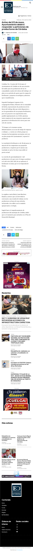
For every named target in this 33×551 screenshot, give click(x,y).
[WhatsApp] (17, 38)
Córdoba (4, 19)
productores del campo (7, 229)
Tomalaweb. (20, 549)
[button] (16, 72)
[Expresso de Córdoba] (3, 33)
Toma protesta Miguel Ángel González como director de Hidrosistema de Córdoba (24, 439)
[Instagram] (17, 527)
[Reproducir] (4, 79)
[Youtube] (17, 532)
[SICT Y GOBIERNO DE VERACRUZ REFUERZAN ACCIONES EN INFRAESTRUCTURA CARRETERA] (16, 304)
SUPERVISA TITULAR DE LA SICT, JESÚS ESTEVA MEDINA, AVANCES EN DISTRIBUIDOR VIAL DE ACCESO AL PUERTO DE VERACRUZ (21, 377)
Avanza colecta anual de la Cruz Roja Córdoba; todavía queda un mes (8, 462)
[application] (16, 73)
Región (12, 360)
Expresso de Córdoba (11, 32)
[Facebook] (9, 38)
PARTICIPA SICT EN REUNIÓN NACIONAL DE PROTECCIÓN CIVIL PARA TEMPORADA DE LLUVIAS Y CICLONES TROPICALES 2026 (20, 339)
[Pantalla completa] (29, 79)
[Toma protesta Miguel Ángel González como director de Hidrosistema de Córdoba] (24, 429)
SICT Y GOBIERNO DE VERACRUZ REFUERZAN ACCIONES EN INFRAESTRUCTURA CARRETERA (16, 320)
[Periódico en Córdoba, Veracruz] (16, 490)
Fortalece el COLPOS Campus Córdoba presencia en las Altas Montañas (21, 364)
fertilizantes (18, 227)
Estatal (3, 316)
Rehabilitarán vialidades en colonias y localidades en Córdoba (20, 352)
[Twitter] (13, 38)
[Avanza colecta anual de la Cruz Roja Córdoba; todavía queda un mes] (9, 453)
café (7, 227)
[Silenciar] (26, 79)
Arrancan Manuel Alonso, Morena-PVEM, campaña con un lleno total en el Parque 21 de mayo (24, 462)
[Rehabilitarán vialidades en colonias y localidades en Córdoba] (5, 352)
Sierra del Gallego (19, 229)
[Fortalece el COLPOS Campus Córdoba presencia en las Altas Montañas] (5, 364)
